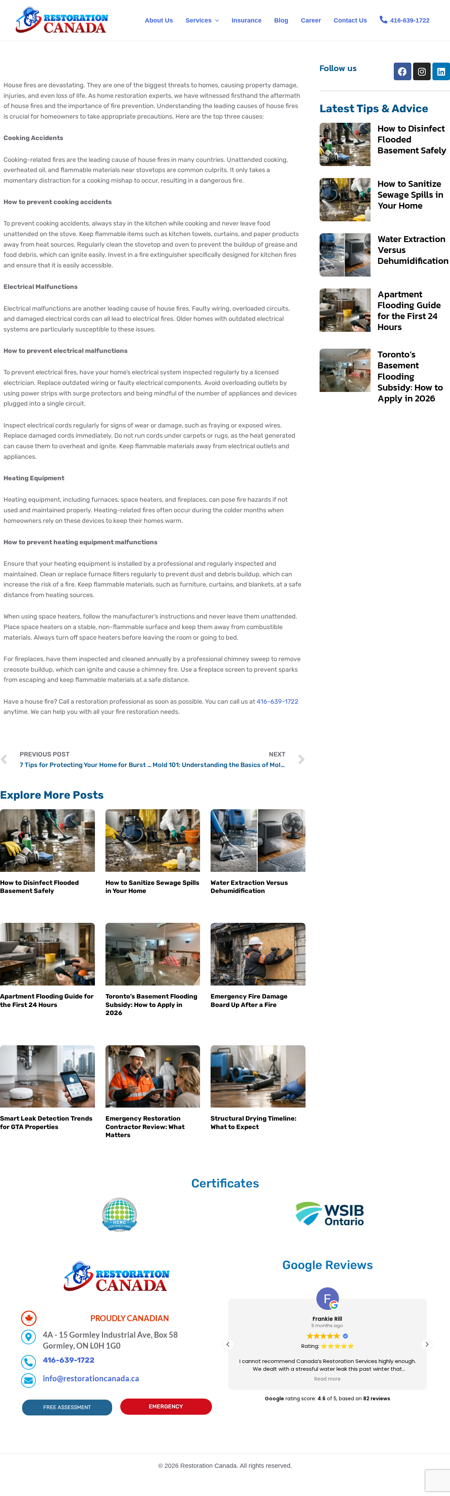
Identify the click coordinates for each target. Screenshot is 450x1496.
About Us (159, 20)
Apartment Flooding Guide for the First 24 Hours (47, 1000)
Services (199, 20)
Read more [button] (327, 1379)
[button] (215, 20)
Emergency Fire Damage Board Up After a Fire (249, 1000)
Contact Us (350, 20)
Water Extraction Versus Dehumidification (249, 887)
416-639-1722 (277, 701)
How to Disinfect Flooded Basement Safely (39, 887)
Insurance (247, 20)
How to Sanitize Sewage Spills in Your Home (410, 194)
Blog (281, 20)
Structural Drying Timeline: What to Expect (253, 1122)
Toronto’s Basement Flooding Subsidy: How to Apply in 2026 (151, 1005)
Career (311, 20)
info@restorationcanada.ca (91, 1378)
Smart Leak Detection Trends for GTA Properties (46, 1122)
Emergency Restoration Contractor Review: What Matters (145, 1127)
